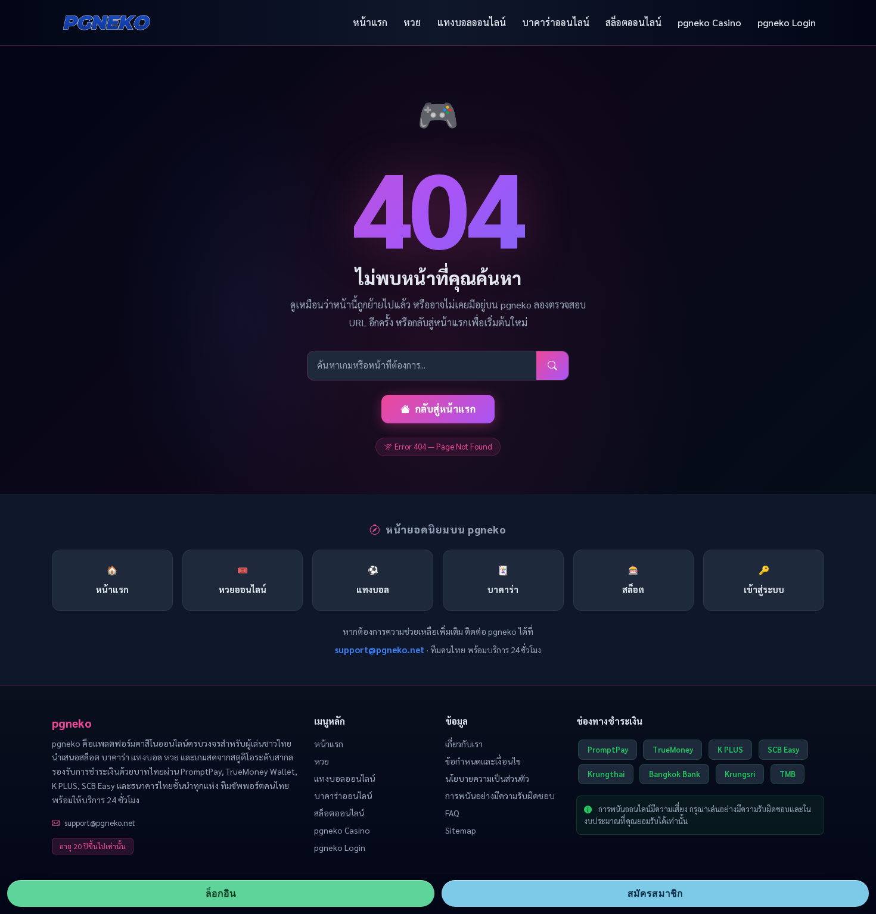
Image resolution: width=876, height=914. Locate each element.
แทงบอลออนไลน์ (471, 22)
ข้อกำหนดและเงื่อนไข (483, 761)
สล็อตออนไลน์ (633, 22)
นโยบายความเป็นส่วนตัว (487, 778)
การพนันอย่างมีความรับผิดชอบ (500, 795)
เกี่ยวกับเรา (464, 743)
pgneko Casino (709, 22)
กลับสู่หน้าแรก (445, 409)
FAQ (452, 812)
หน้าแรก (370, 22)
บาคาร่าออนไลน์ (555, 22)
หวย (412, 22)
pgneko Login (786, 22)
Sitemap (460, 830)
